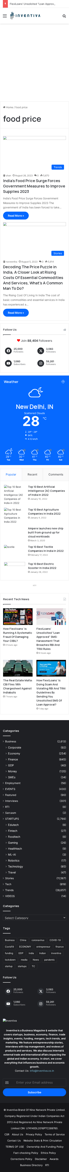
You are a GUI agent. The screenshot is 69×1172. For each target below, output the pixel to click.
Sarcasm (10, 812)
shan (8, 175)
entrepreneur (43, 946)
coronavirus (38, 940)
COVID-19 (55, 940)
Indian (42, 953)
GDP (11, 765)
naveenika (11, 261)
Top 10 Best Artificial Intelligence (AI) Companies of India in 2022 (46, 491)
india (31, 953)
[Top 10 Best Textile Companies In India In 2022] (14, 552)
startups (22, 966)
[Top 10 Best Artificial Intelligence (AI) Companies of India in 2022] (14, 495)
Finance (13, 759)
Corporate (14, 747)
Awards (54, 1158)
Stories (9, 878)
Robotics (13, 860)
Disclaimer (41, 1158)
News (36, 959)
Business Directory (31, 1165)
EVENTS (10, 789)
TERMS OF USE (15, 1146)
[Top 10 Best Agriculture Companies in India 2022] (14, 516)
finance (60, 946)
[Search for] (64, 17)
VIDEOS (10, 896)
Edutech (13, 824)
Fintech (12, 830)
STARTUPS (12, 818)
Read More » (16, 215)
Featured (10, 794)
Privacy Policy (34, 1134)
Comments (55, 474)
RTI (7, 806)
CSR (6, 1134)
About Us (17, 1134)
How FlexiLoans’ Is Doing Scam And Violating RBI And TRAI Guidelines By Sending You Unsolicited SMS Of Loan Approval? (51, 692)
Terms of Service (55, 1134)
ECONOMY (25, 946)
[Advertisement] (34, 63)
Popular (11, 474)
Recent (32, 474)
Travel (12, 872)
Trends (9, 890)
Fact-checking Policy (25, 1152)
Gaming (13, 842)
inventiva (56, 953)
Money (12, 771)
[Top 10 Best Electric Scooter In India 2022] (14, 569)
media (24, 959)
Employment (13, 783)
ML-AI (12, 854)
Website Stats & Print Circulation (42, 1140)
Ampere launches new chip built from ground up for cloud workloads (45, 532)
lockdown (10, 959)
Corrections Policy (21, 1158)
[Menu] (5, 17)
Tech (8, 884)
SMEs (11, 777)
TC (33, 966)
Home (9, 107)
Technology (15, 866)
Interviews (11, 800)
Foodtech (14, 836)
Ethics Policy (48, 1152)
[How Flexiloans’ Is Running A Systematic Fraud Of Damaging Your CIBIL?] (18, 616)
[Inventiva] (25, 16)
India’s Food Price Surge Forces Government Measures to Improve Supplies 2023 (34, 186)
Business (10, 741)
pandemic (49, 959)
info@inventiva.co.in (42, 1070)
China (23, 940)
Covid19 (9, 946)
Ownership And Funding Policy (45, 1146)
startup (8, 966)
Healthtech (15, 848)
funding (9, 953)
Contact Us (14, 1140)
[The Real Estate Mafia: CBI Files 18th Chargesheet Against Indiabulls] (18, 668)
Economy (14, 753)
